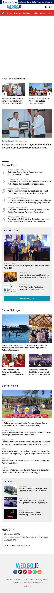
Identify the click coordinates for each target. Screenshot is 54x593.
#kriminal (8, 540)
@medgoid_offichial (12, 534)
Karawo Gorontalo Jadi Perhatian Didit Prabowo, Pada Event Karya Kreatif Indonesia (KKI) (34, 276)
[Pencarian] (50, 7)
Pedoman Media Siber (33, 582)
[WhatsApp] (35, 572)
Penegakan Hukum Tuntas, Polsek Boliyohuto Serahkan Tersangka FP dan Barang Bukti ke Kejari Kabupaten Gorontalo (26, 443)
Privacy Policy (42, 579)
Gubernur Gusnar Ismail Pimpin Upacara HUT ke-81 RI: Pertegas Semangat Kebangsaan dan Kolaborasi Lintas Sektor (30, 182)
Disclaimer (16, 582)
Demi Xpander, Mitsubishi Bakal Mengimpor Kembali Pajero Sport (33, 501)
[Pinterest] (25, 572)
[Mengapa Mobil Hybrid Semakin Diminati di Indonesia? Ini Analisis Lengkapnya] (10, 490)
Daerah (11, 141)
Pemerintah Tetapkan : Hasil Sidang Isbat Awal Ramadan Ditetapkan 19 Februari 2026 (39, 372)
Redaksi (9, 579)
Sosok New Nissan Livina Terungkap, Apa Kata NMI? (30, 513)
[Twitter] (20, 572)
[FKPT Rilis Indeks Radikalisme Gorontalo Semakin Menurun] (10, 289)
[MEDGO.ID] (14, 7)
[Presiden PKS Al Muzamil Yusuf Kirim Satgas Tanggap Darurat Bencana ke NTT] (40, 89)
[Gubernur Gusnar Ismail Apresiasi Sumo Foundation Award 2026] (27, 248)
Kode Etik (29, 579)
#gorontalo (43, 537)
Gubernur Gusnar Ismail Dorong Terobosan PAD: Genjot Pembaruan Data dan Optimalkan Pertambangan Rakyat (29, 211)
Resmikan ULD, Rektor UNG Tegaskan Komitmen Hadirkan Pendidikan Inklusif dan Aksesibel (29, 220)
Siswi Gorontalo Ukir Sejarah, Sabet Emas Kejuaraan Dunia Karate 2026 (12, 372)
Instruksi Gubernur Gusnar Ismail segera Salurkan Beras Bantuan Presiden (13, 100)
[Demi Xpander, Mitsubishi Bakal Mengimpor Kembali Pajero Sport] (10, 502)
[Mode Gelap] (46, 7)
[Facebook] (15, 572)
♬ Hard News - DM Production (17, 545)
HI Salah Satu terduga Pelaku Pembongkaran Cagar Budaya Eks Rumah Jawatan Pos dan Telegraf (24, 424)
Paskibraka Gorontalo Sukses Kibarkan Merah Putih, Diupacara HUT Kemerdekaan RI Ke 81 (28, 192)
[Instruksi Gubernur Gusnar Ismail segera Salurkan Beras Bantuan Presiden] (13, 89)
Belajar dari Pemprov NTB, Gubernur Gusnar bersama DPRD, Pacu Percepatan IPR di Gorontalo (26, 147)
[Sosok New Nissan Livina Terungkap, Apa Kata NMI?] (10, 514)
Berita (4, 141)
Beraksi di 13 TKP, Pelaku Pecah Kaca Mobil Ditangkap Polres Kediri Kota (25, 461)
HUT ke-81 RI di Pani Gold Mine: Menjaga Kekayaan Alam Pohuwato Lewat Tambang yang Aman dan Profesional (30, 201)
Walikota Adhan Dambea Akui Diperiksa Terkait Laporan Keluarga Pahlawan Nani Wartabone (27, 433)
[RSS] (39, 572)
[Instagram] (30, 572)
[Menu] (4, 7)
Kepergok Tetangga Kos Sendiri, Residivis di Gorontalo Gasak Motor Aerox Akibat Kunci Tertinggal (26, 471)
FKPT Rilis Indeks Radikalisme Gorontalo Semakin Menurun (31, 288)
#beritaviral (33, 537)
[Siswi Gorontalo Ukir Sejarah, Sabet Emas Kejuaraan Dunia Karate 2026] (13, 360)
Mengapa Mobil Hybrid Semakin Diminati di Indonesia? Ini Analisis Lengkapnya (33, 489)
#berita (25, 537)
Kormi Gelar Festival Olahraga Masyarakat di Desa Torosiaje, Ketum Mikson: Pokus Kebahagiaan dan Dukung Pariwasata (24, 347)
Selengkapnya (26, 298)
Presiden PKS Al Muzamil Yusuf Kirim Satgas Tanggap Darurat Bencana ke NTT (39, 101)
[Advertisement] (27, 44)
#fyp (15, 540)
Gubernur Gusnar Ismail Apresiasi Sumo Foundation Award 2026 (25, 173)
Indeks (19, 579)
